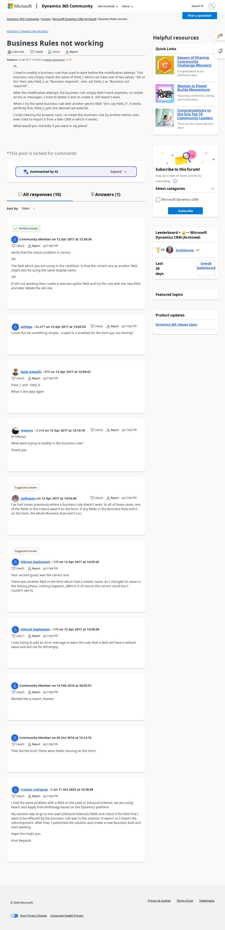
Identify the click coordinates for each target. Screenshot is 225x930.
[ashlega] (15, 327)
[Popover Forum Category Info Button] (175, 181)
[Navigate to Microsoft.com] (20, 6)
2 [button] (198, 250)
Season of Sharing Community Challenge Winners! (194, 61)
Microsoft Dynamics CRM (180, 200)
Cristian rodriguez (34, 789)
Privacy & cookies (159, 901)
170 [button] (70, 59)
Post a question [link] (200, 15)
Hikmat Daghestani (55, 59)
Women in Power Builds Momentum (193, 88)
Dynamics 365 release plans (176, 324)
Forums (45, 19)
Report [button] (74, 52)
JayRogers (28, 498)
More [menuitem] (125, 6)
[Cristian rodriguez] (15, 789)
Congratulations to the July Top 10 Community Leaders (195, 114)
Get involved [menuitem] (106, 6)
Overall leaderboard (206, 265)
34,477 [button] (40, 327)
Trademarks (206, 901)
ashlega (26, 327)
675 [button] (47, 372)
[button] (197, 6)
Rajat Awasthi (31, 372)
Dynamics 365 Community (67, 6)
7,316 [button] (40, 430)
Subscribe (185, 211)
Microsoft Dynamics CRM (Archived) (74, 19)
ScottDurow (185, 250)
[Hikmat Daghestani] (15, 562)
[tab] (40, 196)
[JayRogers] (15, 498)
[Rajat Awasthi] (15, 372)
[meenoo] (15, 430)
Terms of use (185, 901)
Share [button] (56, 52)
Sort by (12, 208)
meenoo (27, 430)
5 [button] (52, 789)
